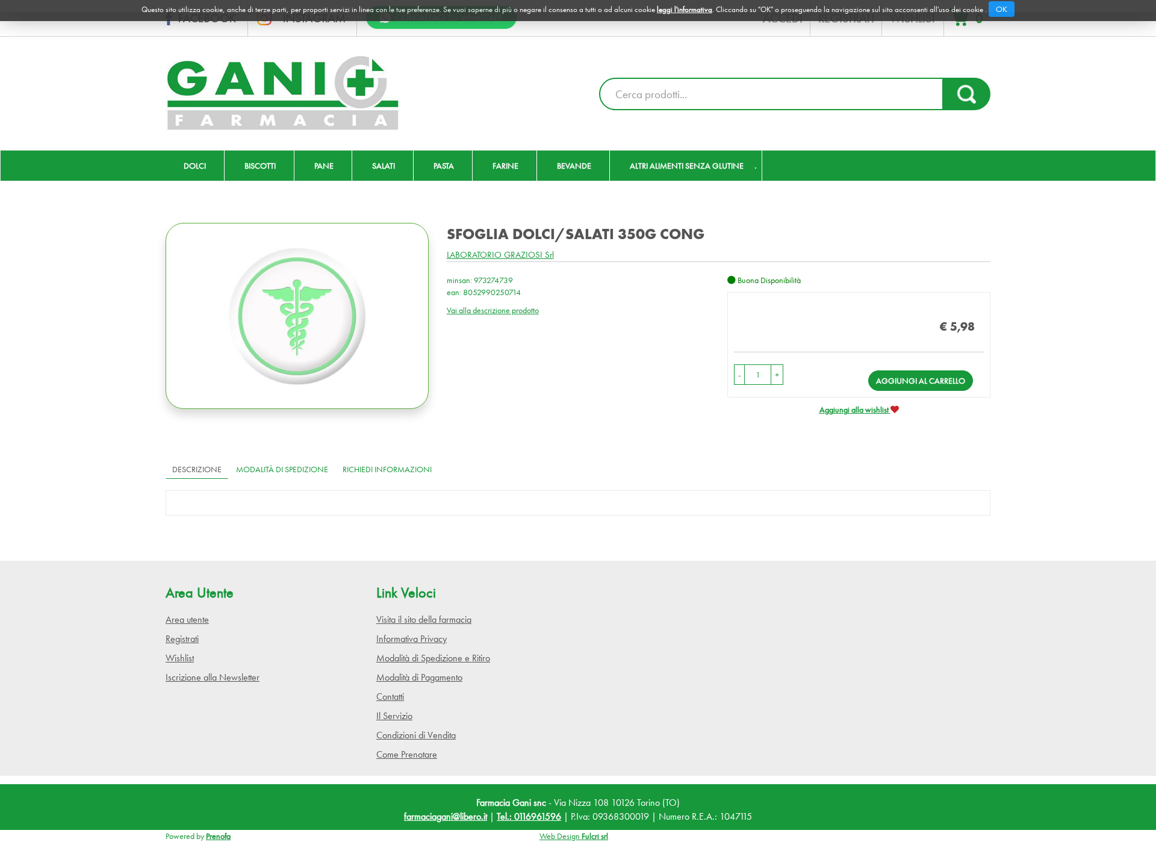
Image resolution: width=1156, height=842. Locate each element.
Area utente (187, 619)
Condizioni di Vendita (416, 735)
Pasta (444, 165)
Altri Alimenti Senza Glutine (687, 165)
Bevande (574, 165)
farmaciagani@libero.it (445, 816)
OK (1001, 9)
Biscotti (260, 165)
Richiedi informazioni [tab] (387, 469)
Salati (383, 165)
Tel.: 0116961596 (529, 816)
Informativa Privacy (411, 638)
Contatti (390, 696)
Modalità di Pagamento (419, 677)
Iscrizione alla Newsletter (212, 677)
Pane (324, 165)
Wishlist (180, 658)
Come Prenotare (406, 754)
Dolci (195, 165)
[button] (739, 374)
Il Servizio (394, 715)
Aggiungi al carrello (920, 380)
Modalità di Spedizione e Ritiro (433, 658)
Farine (505, 165)
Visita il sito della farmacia (423, 619)
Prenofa (218, 836)
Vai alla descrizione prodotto (493, 310)
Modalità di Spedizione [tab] (282, 469)
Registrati (182, 638)
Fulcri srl (595, 836)
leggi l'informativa (684, 9)
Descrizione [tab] (197, 469)
